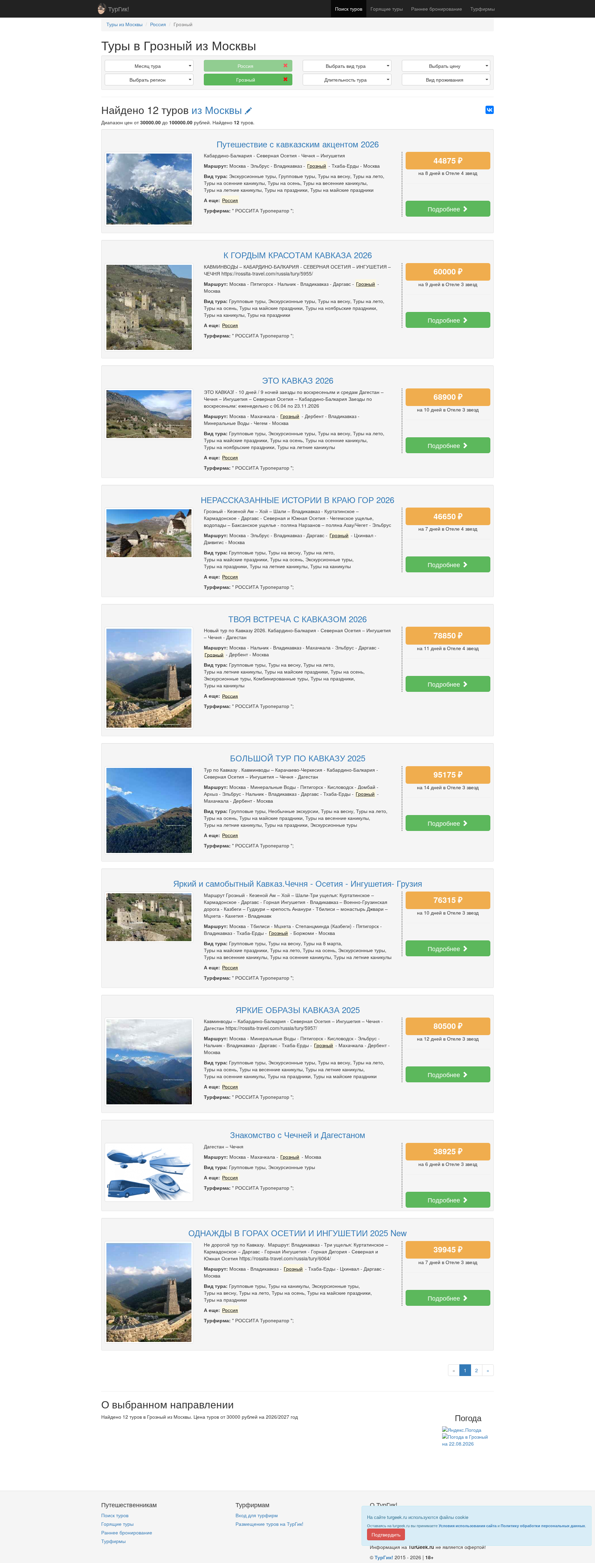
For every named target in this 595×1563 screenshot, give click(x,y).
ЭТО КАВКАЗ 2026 (297, 380)
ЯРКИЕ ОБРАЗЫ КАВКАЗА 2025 (298, 1009)
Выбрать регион (147, 79)
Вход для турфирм (257, 1515)
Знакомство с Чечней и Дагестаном (297, 1134)
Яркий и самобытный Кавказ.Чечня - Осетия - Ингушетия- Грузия (297, 883)
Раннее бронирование (436, 8)
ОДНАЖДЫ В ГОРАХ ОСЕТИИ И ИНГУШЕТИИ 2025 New (297, 1233)
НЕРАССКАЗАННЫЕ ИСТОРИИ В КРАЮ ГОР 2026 (297, 499)
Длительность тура (345, 79)
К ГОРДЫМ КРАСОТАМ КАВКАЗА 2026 (297, 255)
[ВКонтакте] (490, 110)
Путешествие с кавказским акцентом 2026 (298, 144)
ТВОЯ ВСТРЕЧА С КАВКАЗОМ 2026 (297, 619)
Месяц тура (148, 65)
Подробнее (445, 208)
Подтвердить (386, 1534)
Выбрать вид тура (346, 65)
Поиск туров (348, 8)
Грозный (245, 79)
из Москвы (218, 109)
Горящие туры (386, 8)
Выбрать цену (444, 65)
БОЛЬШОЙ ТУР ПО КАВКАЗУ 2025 (297, 758)
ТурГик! (118, 8)
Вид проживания (444, 79)
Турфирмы (482, 8)
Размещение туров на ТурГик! (269, 1523)
